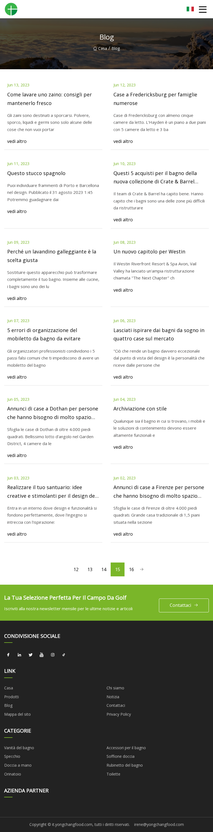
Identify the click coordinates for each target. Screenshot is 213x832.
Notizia (112, 696)
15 (117, 569)
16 (131, 569)
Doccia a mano (18, 765)
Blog (8, 705)
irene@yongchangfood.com (159, 824)
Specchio (12, 756)
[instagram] (53, 655)
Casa (102, 48)
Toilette (113, 774)
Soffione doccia (120, 756)
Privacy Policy (118, 714)
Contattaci (180, 605)
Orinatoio (12, 774)
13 (89, 569)
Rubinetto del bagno (124, 765)
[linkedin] (19, 655)
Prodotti (11, 696)
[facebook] (8, 655)
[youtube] (41, 655)
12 (75, 569)
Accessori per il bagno (126, 747)
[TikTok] (64, 655)
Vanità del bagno (19, 747)
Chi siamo (115, 687)
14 (103, 569)
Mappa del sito (17, 714)
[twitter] (30, 655)
